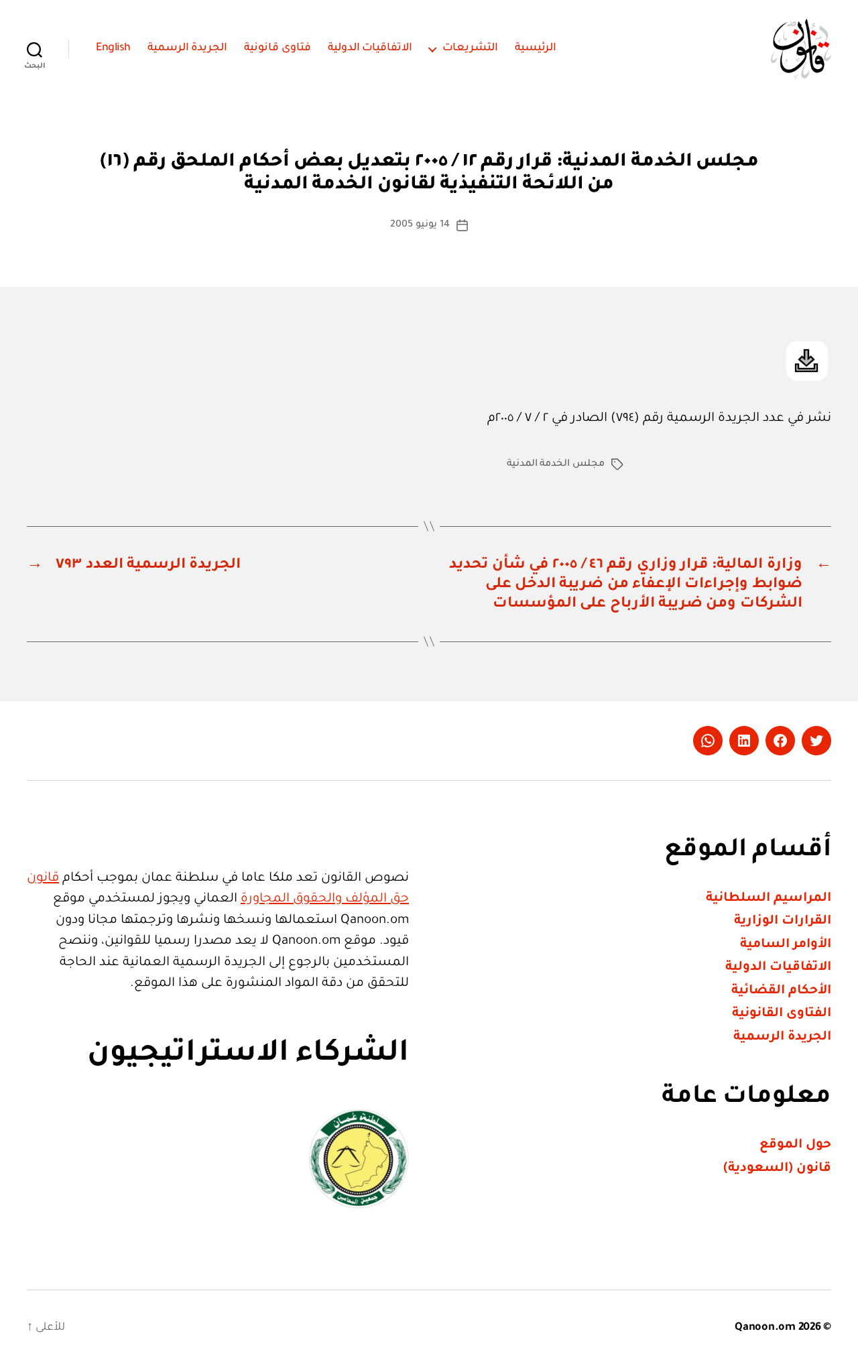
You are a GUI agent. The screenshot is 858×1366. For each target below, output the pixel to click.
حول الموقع (795, 1145)
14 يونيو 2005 (419, 225)
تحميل (807, 361)
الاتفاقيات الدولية (370, 48)
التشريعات (470, 48)
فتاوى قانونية (277, 48)
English (113, 48)
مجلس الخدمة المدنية (556, 464)
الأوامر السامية (785, 945)
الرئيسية (535, 48)
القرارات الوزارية (782, 921)
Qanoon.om (765, 1328)
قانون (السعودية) (777, 1169)
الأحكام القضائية (781, 991)
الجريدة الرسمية (187, 48)
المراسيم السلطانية (768, 898)
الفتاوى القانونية (781, 1014)
